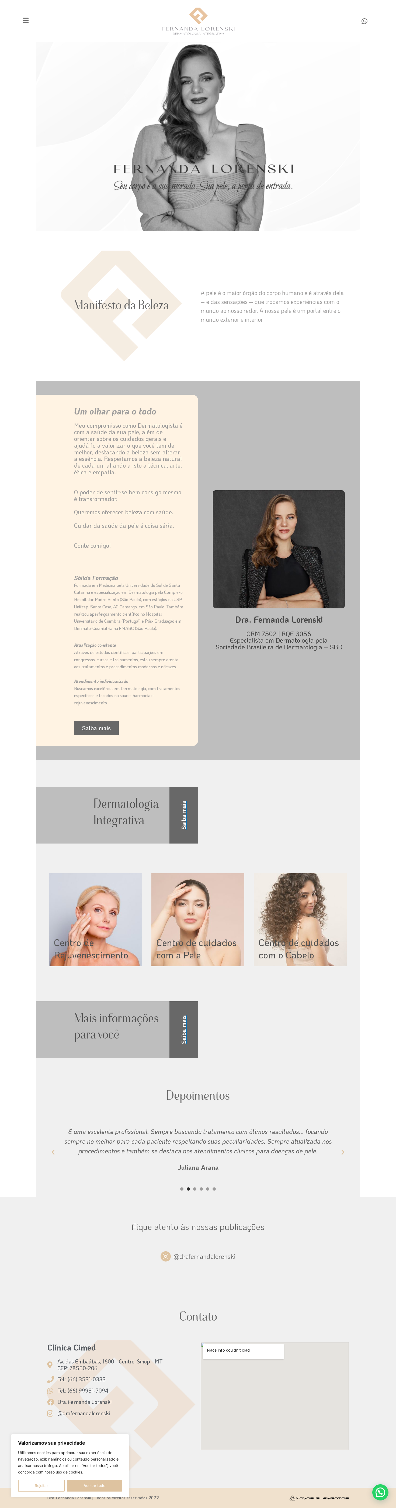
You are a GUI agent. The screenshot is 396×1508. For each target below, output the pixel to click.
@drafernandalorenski (204, 1256)
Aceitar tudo (94, 1485)
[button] (53, 1152)
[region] (70, 1465)
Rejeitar (41, 1485)
